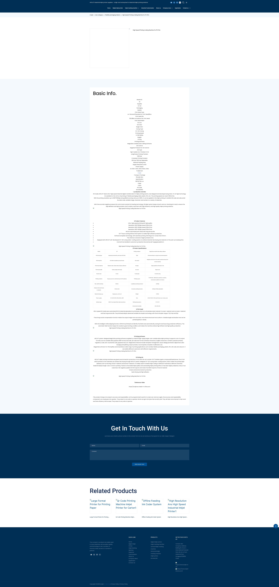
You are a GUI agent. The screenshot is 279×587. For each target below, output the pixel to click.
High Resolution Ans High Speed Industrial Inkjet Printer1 (177, 517)
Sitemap (107, 584)
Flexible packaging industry (112, 15)
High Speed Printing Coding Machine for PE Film (135, 15)
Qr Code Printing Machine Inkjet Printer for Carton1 (125, 517)
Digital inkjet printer (156, 542)
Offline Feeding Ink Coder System (151, 517)
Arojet (91, 15)
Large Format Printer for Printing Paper (99, 517)
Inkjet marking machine (157, 544)
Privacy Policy (115, 584)
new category (99, 15)
